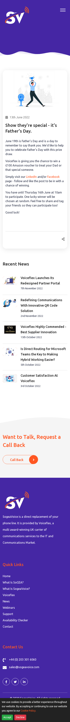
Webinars (9, 607)
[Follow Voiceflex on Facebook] (6, 681)
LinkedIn (32, 176)
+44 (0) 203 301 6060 (22, 659)
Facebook (53, 176)
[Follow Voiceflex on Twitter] (15, 681)
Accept (7, 717)
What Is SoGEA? (13, 582)
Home (6, 576)
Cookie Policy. (28, 710)
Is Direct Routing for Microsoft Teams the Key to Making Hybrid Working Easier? (43, 354)
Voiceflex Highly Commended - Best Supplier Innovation (43, 329)
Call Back (17, 460)
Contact (8, 626)
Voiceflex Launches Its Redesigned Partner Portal (40, 280)
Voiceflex (9, 595)
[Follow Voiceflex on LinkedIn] (24, 681)
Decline (20, 717)
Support (8, 614)
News (6, 601)
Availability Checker (15, 620)
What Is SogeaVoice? (16, 588)
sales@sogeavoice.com (24, 667)
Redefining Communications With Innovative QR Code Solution (41, 305)
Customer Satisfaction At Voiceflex (39, 378)
